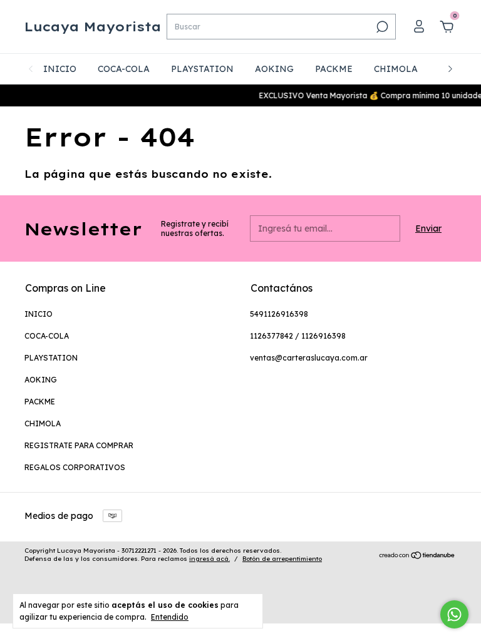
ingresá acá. (209, 559)
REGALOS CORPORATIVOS (74, 467)
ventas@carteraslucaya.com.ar (309, 357)
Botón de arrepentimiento (282, 559)
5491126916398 (279, 314)
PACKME (334, 68)
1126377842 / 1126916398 (298, 336)
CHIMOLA (396, 68)
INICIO (59, 68)
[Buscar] (381, 26)
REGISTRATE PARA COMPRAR (78, 445)
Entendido (170, 617)
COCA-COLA (124, 68)
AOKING (274, 68)
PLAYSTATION (202, 68)
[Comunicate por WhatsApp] (454, 614)
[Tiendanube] (417, 556)
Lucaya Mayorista (92, 26)
